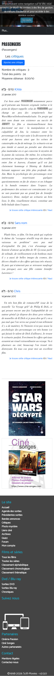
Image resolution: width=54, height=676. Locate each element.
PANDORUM (42, 108)
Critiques (6, 523)
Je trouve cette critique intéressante (26, 210)
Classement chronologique (16, 569)
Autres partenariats (11, 647)
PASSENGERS (27, 101)
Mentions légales (10, 659)
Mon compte (8, 546)
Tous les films (9, 557)
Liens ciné (7, 530)
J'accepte (26, 20)
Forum (5, 542)
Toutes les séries (10, 561)
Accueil (5, 507)
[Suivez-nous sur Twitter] (12, 607)
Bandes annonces (11, 519)
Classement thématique (14, 573)
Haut (50, 210)
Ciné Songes (8, 643)
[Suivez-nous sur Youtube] (19, 607)
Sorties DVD (8, 584)
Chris (17, 291)
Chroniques (8, 592)
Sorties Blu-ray (9, 588)
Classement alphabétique (15, 565)
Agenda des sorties (12, 511)
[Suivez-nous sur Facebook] (5, 607)
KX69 (18, 89)
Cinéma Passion (10, 639)
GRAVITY (5, 124)
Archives (6, 534)
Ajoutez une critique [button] (13, 62)
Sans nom (21, 223)
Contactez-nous (10, 662)
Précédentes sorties (12, 515)
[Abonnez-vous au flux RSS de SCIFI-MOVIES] (26, 607)
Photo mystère (9, 526)
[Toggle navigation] (49, 30)
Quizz (5, 538)
